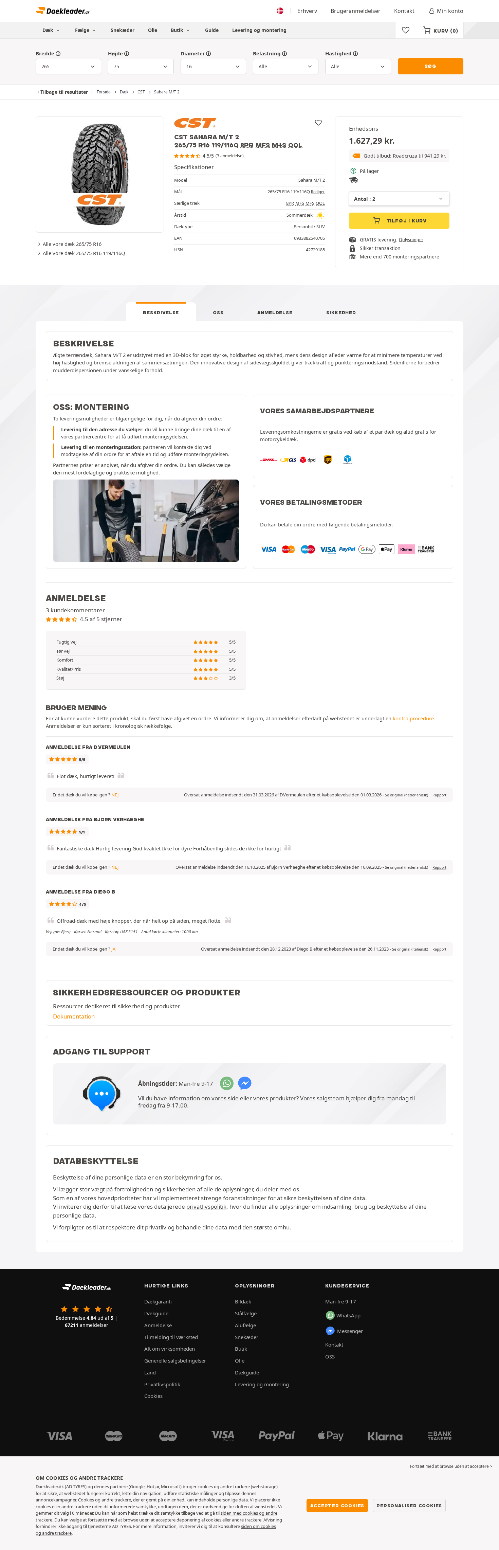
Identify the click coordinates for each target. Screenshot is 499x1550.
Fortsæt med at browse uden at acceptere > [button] (451, 1466)
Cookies (153, 1395)
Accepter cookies (337, 1505)
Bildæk (243, 1301)
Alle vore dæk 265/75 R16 (72, 243)
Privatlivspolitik (162, 1384)
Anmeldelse (274, 312)
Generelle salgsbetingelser (175, 1360)
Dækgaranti (158, 1301)
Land (150, 1372)
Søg (431, 66)
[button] (399, 155)
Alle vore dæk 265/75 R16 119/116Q (84, 253)
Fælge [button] (83, 30)
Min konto (450, 11)
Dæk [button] (48, 30)
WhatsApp (348, 1315)
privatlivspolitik (206, 1206)
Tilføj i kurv (406, 221)
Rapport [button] (439, 795)
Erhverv (307, 11)
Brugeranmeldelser (356, 11)
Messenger (350, 1331)
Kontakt (404, 11)
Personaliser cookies (409, 1505)
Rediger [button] (318, 191)
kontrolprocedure (413, 718)
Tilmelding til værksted (171, 1337)
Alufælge (245, 1325)
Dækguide (156, 1313)
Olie (152, 30)
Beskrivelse (161, 312)
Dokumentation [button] (74, 1016)
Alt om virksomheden (169, 1348)
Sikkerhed (341, 312)
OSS (218, 312)
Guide (212, 30)
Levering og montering (259, 30)
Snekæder (122, 30)
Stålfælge (246, 1313)
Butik (178, 30)
